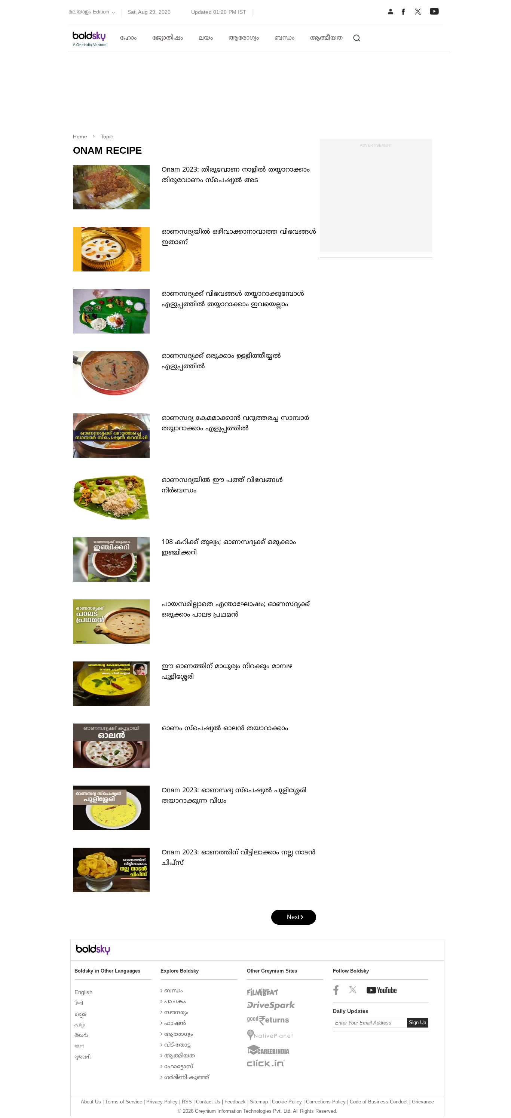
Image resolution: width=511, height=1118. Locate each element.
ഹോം (128, 38)
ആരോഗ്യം (244, 38)
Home (80, 136)
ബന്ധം (284, 38)
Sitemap (259, 1102)
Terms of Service (123, 1102)
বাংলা (79, 1046)
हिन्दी (79, 1003)
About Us (91, 1102)
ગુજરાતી (83, 1057)
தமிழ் (80, 1025)
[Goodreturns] (271, 1021)
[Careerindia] (271, 1050)
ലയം (206, 38)
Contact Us (208, 1102)
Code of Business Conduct (379, 1102)
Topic (107, 136)
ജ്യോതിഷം (167, 38)
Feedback (235, 1102)
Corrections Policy (326, 1102)
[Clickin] (271, 1063)
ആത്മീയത (326, 38)
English (84, 992)
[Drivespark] (271, 1006)
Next (293, 917)
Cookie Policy (287, 1102)
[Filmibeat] (271, 992)
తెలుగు (82, 1035)
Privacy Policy (162, 1102)
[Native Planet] (271, 1035)
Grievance (423, 1102)
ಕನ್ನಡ (81, 1014)
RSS (187, 1102)
